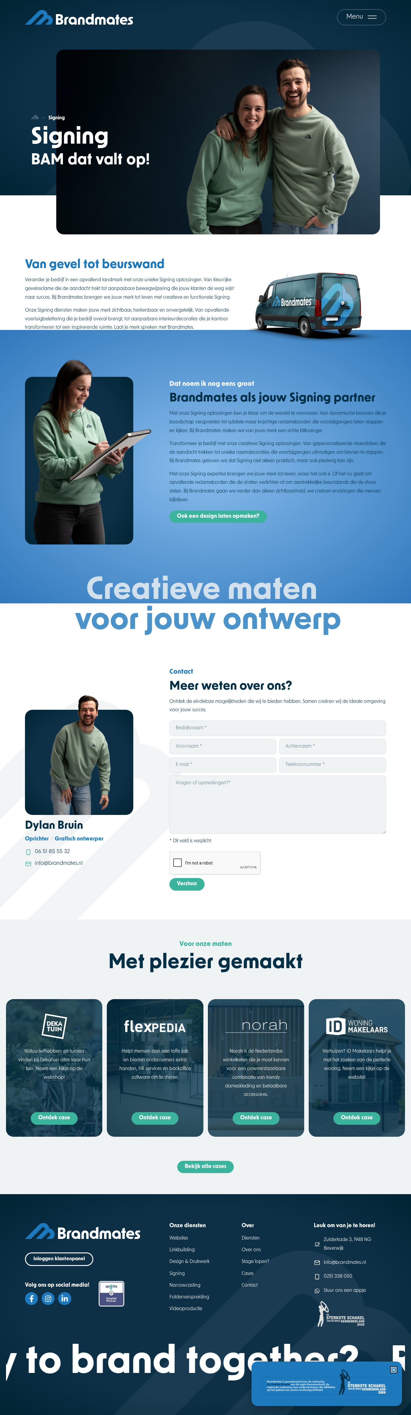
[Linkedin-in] (64, 1298)
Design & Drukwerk (189, 1261)
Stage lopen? (255, 1261)
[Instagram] (48, 1298)
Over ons (251, 1250)
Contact (250, 1285)
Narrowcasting (184, 1285)
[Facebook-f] (31, 1298)
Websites (178, 1238)
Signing (177, 1273)
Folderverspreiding (189, 1297)
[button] (393, 1370)
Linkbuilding (182, 1250)
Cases (248, 1273)
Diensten (251, 1238)
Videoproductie (185, 1309)
